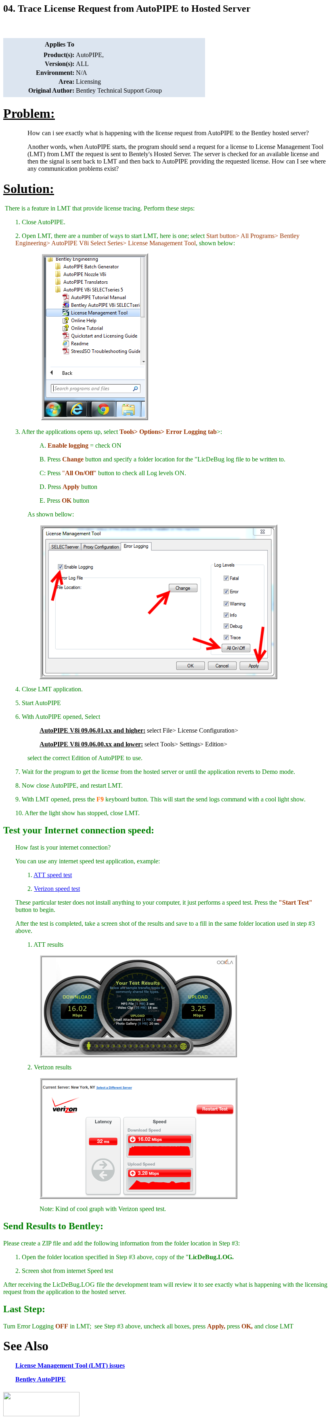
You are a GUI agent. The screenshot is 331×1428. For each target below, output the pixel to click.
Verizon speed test (57, 888)
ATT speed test (53, 874)
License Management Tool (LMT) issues (70, 1365)
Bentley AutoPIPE (40, 1379)
